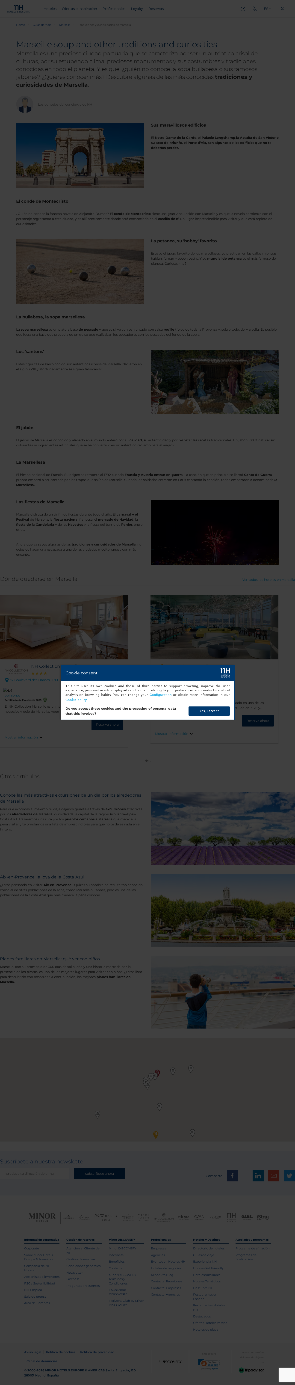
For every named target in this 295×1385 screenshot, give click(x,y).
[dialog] (148, 692)
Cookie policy (76, 699)
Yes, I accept (209, 710)
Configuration (161, 694)
